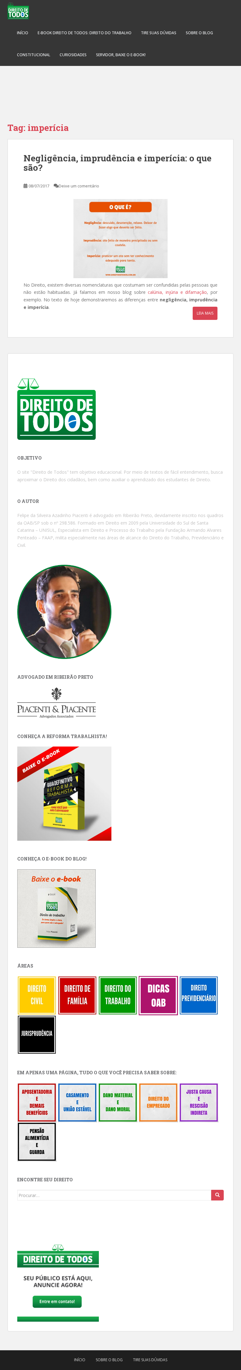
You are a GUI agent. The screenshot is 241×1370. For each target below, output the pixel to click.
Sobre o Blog (199, 32)
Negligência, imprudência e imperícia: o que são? (118, 163)
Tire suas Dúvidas (158, 32)
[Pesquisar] (217, 1195)
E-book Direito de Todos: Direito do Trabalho (84, 32)
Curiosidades (73, 54)
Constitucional (33, 54)
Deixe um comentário (79, 186)
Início (22, 32)
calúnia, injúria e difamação (177, 292)
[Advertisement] (120, 88)
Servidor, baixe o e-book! (121, 54)
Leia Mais (205, 313)
